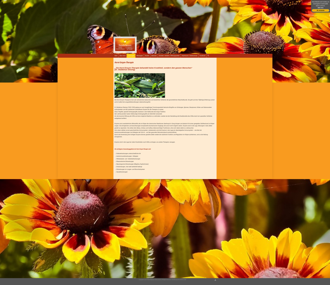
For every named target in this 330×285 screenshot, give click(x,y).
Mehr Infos (320, 8)
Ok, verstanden (320, 10)
